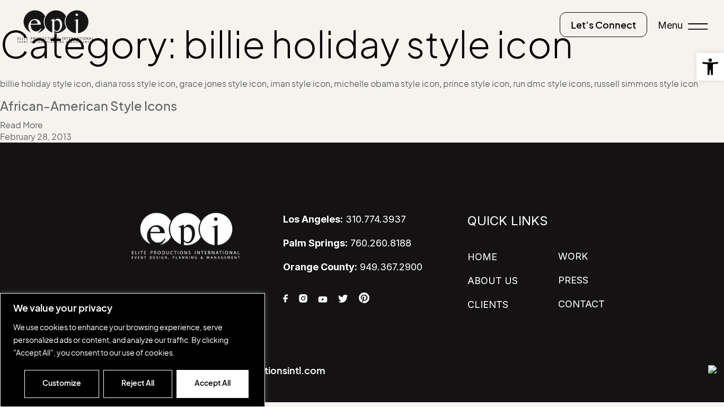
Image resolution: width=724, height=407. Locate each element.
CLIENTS (487, 304)
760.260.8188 (347, 243)
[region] (132, 350)
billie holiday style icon (45, 83)
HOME (482, 256)
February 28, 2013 (36, 136)
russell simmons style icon (646, 83)
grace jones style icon (223, 83)
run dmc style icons (551, 83)
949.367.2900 (352, 266)
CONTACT (581, 303)
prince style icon (476, 83)
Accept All (213, 382)
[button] (710, 67)
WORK (573, 256)
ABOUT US (492, 280)
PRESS (573, 280)
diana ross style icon (135, 83)
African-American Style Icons (88, 106)
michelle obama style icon (386, 83)
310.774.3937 (344, 219)
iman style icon (300, 83)
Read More (21, 125)
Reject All (137, 382)
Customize (61, 382)
